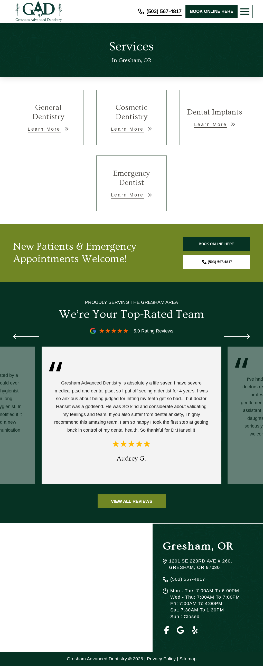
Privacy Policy (161, 658)
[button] (245, 11)
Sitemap (188, 658)
